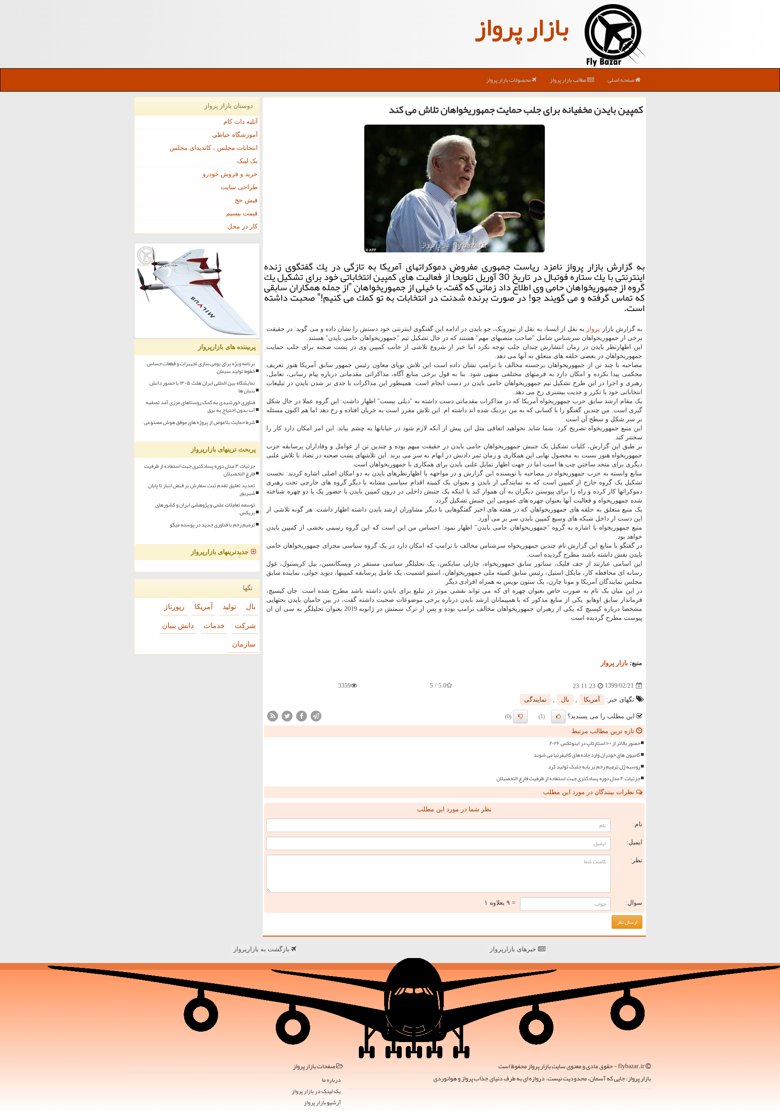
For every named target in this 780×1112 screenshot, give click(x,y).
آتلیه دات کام (240, 121)
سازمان (243, 644)
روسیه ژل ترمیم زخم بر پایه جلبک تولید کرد (594, 767)
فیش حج (246, 200)
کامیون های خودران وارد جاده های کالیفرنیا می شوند (587, 755)
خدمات (214, 625)
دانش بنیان (178, 625)
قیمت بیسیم (242, 213)
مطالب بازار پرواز (568, 80)
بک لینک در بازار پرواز (316, 1091)
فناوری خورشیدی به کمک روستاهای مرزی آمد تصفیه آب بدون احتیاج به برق (200, 406)
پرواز (593, 329)
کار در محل (243, 226)
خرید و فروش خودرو (230, 174)
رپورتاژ (174, 606)
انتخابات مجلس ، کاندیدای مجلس (214, 147)
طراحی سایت (239, 187)
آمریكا (592, 699)
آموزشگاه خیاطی (235, 134)
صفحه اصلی (621, 80)
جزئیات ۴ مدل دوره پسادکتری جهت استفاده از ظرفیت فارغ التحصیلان (568, 778)
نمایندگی (535, 699)
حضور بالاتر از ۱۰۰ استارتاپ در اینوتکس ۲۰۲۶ (594, 743)
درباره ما (331, 1080)
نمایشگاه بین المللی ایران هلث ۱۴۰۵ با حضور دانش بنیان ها (202, 387)
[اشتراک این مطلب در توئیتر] (287, 715)
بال (565, 699)
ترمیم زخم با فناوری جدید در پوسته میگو (212, 525)
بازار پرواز (522, 27)
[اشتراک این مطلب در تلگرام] (316, 715)
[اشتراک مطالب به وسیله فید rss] (272, 715)
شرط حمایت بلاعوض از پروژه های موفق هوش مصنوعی (199, 422)
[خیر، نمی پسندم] (520, 716)
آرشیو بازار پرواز (322, 1103)
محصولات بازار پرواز (509, 80)
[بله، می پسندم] (558, 716)
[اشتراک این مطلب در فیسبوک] (301, 715)
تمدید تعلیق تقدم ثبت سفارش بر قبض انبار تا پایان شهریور (201, 489)
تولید (229, 606)
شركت (245, 625)
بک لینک (247, 161)
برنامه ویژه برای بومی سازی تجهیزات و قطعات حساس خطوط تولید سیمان (201, 367)
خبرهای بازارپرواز (514, 949)
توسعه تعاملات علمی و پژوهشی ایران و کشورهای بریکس (205, 509)
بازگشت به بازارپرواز (262, 949)
